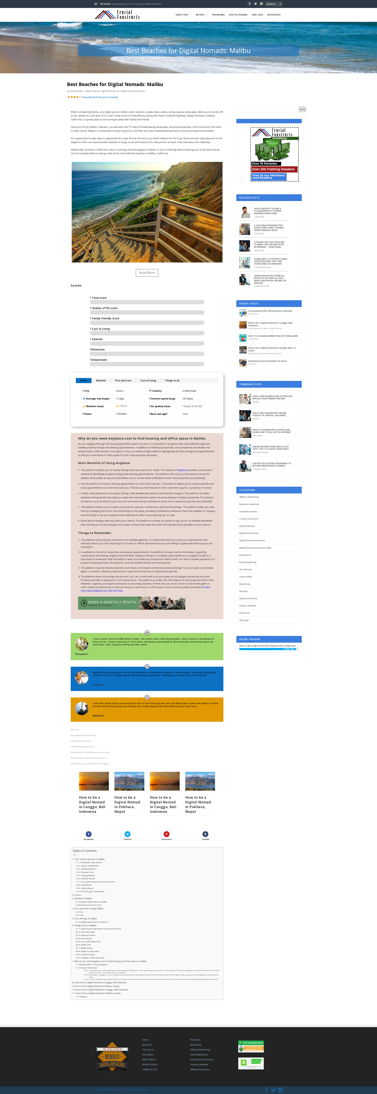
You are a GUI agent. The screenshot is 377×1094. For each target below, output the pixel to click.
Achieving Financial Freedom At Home (267, 361)
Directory (182, 15)
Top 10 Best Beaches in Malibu (89, 859)
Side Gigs (257, 15)
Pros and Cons (123, 380)
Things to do (172, 380)
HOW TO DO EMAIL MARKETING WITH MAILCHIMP (273, 336)
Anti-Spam (147, 1054)
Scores (77, 895)
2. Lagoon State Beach (89, 865)
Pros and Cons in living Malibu (88, 908)
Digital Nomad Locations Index (255, 547)
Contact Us (148, 1049)
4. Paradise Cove (86, 872)
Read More (147, 273)
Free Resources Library (201, 1059)
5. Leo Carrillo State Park (90, 941)
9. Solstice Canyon (87, 954)
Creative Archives (248, 511)
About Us (147, 1044)
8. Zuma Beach (85, 885)
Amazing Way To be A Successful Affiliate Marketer (136, 4)
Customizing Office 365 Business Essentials (270, 310)
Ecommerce (245, 555)
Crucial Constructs (248, 518)
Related (83, 996)
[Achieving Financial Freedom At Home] (243, 363)
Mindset (243, 591)
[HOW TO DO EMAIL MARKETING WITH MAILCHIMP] (243, 338)
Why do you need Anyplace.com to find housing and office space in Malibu (110, 961)
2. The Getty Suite (87, 932)
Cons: (81, 915)
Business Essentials (249, 504)
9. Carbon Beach (86, 888)
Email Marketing (247, 562)
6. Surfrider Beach (87, 878)
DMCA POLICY (149, 1059)
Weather (101, 380)
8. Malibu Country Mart (89, 951)
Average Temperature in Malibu (93, 901)
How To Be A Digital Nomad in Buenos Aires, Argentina (267, 645)
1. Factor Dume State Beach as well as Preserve (100, 928)
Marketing (244, 584)
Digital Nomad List (110, 90)
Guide (83, 380)
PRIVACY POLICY (150, 1064)
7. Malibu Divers (86, 948)
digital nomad (198, 555)
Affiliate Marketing (249, 497)
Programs (218, 15)
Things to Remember (88, 967)
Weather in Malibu (83, 898)
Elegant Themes (115, 1089)
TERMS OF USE (149, 1069)
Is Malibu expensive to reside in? (93, 922)
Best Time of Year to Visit (90, 905)
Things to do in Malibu (85, 925)
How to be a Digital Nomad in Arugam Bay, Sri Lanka (272, 349)
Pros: (81, 912)
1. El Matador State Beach (90, 862)
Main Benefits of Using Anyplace (93, 964)
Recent (200, 15)
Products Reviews (199, 1064)
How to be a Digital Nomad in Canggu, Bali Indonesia (92, 804)
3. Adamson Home (87, 935)
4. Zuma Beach (85, 938)
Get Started (245, 569)
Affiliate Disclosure (199, 1069)
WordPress (142, 1089)
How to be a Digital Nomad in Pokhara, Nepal (127, 804)
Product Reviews (247, 605)
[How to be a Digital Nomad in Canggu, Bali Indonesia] (243, 324)
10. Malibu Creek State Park (92, 957)
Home (145, 1039)
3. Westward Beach (87, 869)
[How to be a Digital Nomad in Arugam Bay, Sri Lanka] (243, 350)
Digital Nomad (238, 15)
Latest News (253, 314)
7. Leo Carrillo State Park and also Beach (97, 881)
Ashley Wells (76, 90)
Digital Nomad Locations (132, 90)
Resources (274, 15)
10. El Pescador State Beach (92, 891)
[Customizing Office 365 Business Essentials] (243, 313)
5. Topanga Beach (87, 875)
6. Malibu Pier (85, 944)
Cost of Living (148, 380)
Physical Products (248, 598)
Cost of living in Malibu (85, 918)
